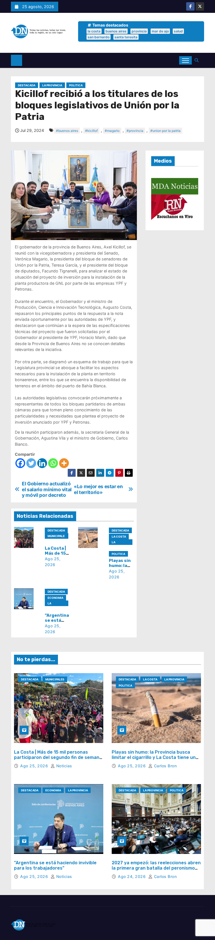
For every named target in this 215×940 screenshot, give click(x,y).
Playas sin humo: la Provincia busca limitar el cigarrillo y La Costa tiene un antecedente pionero (154, 757)
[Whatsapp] (53, 463)
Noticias (63, 765)
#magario (112, 131)
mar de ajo (160, 31)
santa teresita (125, 37)
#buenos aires (67, 131)
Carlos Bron (165, 765)
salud (178, 31)
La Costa (119, 536)
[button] (198, 60)
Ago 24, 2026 (132, 876)
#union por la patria (165, 131)
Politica (76, 85)
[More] (64, 463)
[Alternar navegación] (185, 60)
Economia (55, 597)
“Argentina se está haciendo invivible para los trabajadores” (55, 865)
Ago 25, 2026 (34, 765)
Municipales (56, 536)
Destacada (26, 85)
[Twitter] (31, 463)
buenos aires (116, 31)
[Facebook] (20, 463)
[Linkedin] (42, 463)
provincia (139, 31)
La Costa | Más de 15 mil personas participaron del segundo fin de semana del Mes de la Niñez (58, 757)
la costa (94, 31)
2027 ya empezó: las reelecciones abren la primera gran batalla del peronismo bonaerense (156, 868)
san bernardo (98, 37)
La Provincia (52, 85)
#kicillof (91, 131)
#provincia (135, 131)
